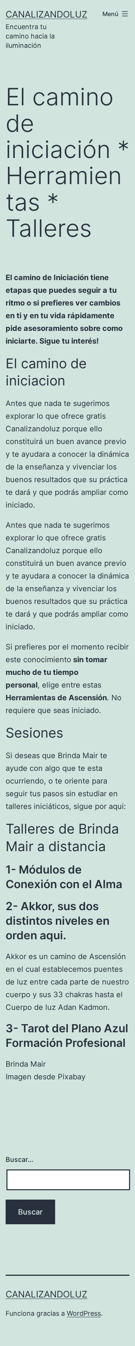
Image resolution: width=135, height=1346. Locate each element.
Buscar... (19, 1159)
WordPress (84, 1313)
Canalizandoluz (46, 14)
